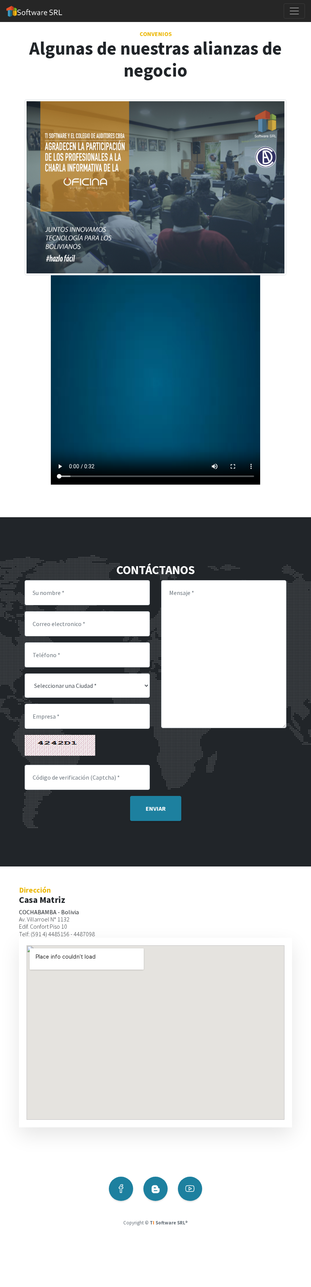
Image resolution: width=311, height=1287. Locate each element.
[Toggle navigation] (294, 11)
